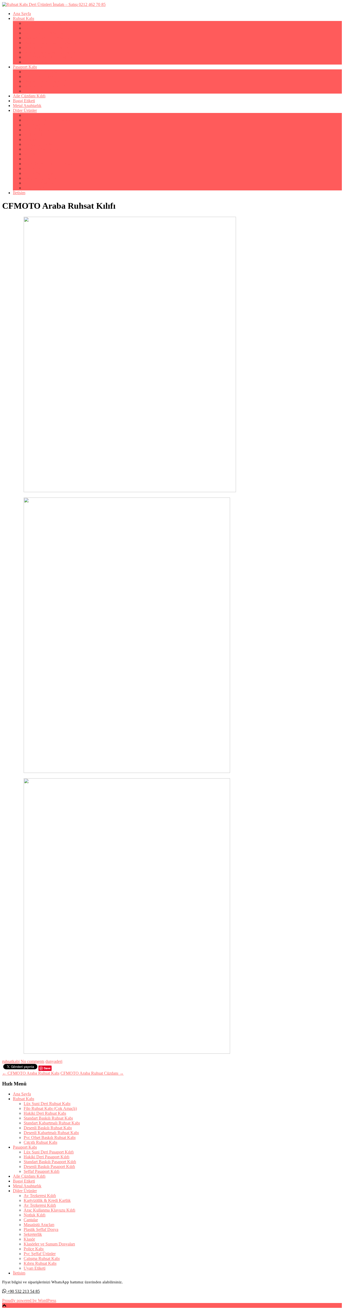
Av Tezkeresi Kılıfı (40, 115)
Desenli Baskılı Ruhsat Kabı (48, 47)
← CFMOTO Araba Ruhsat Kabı (30, 1073)
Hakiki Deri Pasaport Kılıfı (46, 76)
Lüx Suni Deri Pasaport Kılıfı (49, 71)
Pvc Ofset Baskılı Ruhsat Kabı (50, 57)
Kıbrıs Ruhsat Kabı (40, 183)
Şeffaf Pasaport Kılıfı (41, 91)
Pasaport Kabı (25, 67)
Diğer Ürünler (25, 110)
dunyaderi (53, 1061)
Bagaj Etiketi (24, 100)
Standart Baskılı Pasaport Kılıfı (50, 81)
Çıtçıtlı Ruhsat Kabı (40, 62)
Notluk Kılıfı (34, 134)
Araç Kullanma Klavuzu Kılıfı (49, 129)
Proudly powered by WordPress (29, 1300)
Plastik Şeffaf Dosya (41, 149)
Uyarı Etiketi (34, 188)
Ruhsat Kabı (23, 18)
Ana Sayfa (22, 13)
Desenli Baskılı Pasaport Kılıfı (49, 86)
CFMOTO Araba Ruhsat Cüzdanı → (92, 1073)
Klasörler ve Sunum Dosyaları (49, 163)
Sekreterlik (33, 154)
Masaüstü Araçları (39, 144)
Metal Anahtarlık (27, 105)
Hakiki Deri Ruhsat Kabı (45, 33)
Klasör (29, 159)
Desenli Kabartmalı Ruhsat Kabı (51, 52)
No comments (32, 1061)
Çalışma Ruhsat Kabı (42, 178)
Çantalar (31, 139)
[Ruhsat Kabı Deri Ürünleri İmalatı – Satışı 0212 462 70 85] (54, 4)
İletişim (19, 192)
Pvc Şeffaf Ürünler (40, 173)
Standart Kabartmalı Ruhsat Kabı (52, 42)
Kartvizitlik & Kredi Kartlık (47, 120)
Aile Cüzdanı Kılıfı (29, 96)
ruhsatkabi (11, 1061)
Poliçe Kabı (34, 168)
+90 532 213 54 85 (23, 1291)
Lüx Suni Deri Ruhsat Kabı (47, 23)
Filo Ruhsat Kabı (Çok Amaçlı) (50, 28)
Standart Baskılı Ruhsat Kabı (48, 37)
